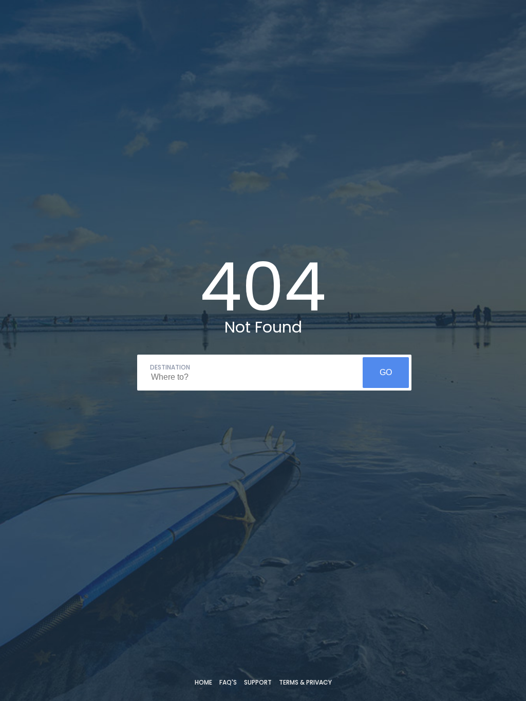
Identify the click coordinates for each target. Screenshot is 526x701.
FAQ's (228, 682)
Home (203, 682)
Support (258, 682)
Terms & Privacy (305, 682)
